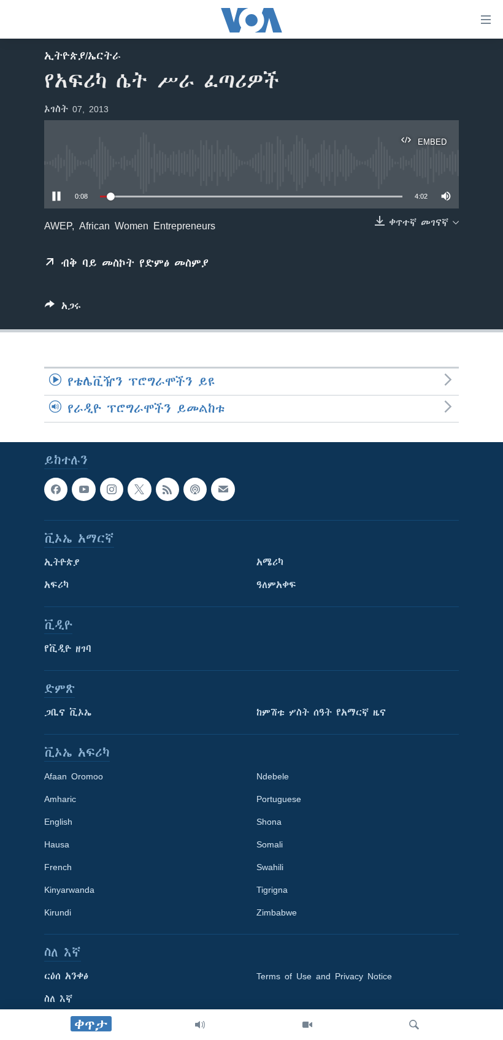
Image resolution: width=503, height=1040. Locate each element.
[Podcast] (195, 489)
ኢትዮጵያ (62, 562)
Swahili (269, 867)
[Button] (63, 308)
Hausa (56, 844)
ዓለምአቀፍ (276, 585)
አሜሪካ (269, 562)
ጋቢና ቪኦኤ (67, 712)
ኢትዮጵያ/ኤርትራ (82, 56)
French (58, 867)
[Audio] (200, 1024)
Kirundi (57, 912)
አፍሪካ (56, 585)
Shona (269, 821)
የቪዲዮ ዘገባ (67, 648)
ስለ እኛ (58, 998)
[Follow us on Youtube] (83, 489)
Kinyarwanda (69, 889)
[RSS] (167, 489)
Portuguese (278, 799)
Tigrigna (272, 889)
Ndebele (272, 776)
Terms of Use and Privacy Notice (324, 976)
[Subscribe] (222, 489)
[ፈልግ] (414, 1024)
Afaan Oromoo (73, 776)
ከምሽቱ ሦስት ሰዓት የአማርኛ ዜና (321, 712)
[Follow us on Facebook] (55, 489)
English (58, 821)
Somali (269, 844)
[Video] (307, 1024)
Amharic (60, 799)
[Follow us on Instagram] (111, 489)
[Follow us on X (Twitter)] (139, 489)
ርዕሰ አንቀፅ (66, 976)
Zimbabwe (276, 912)
